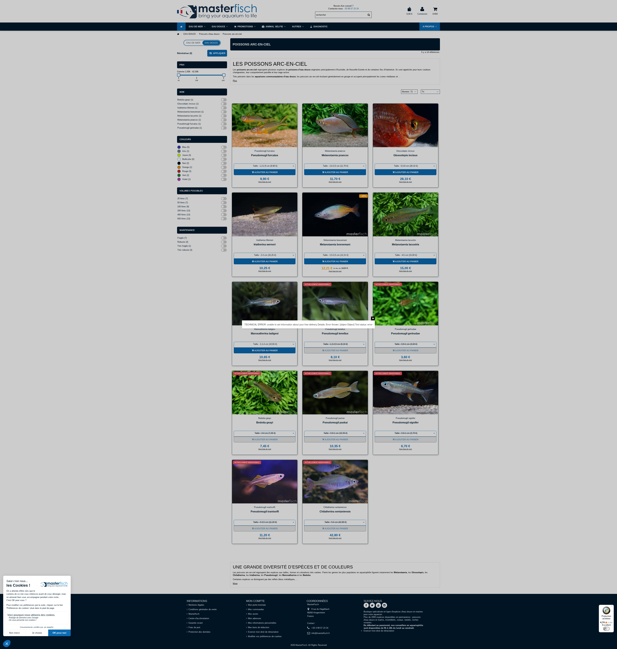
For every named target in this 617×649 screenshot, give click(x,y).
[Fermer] (373, 318)
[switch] (606, 629)
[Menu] (612, 607)
